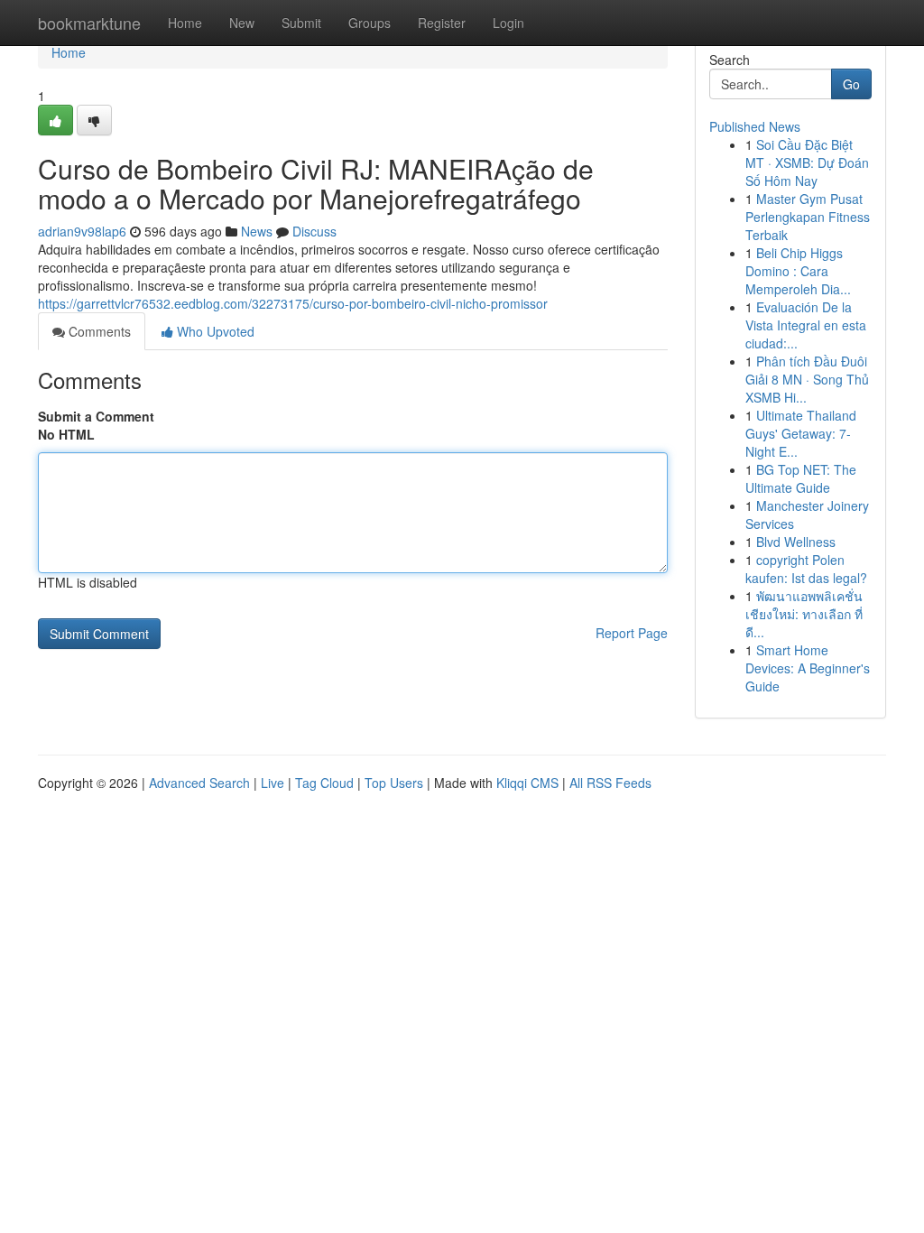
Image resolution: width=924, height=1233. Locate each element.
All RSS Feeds (610, 783)
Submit (301, 23)
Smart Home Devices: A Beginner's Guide (807, 668)
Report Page (632, 633)
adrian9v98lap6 (82, 231)
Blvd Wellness (796, 542)
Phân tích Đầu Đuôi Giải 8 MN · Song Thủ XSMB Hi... (807, 379)
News (257, 231)
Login (508, 23)
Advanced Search (199, 783)
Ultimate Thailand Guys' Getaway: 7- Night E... (800, 433)
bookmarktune (89, 22)
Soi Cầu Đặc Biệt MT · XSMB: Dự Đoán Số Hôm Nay (807, 162)
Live (272, 783)
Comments (98, 331)
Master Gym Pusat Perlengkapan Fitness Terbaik (807, 217)
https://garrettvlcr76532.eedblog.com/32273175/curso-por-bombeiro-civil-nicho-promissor (293, 303)
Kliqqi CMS (527, 783)
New (241, 23)
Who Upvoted (213, 331)
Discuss (314, 231)
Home (185, 23)
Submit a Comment (96, 416)
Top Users (394, 783)
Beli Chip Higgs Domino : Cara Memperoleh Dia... (798, 271)
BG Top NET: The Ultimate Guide (800, 478)
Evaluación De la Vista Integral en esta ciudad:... (805, 325)
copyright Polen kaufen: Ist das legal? (806, 569)
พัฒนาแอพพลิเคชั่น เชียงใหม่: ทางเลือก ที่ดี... (804, 614)
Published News (754, 126)
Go (851, 84)
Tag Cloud (324, 783)
